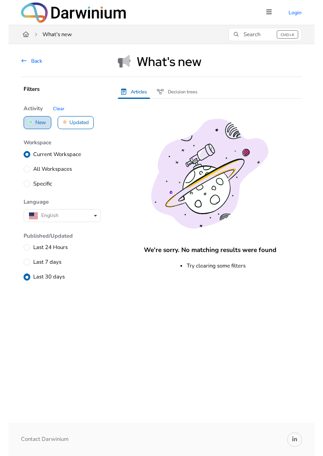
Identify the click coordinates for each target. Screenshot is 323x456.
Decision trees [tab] (182, 92)
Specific (42, 184)
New (40, 122)
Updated (78, 122)
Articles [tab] (138, 92)
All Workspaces (52, 169)
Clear (58, 108)
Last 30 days (49, 277)
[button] (265, 34)
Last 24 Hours (50, 247)
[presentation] (136, 91)
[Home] (73, 13)
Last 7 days (47, 262)
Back (36, 61)
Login (295, 12)
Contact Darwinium (45, 439)
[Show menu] (268, 12)
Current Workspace (57, 154)
